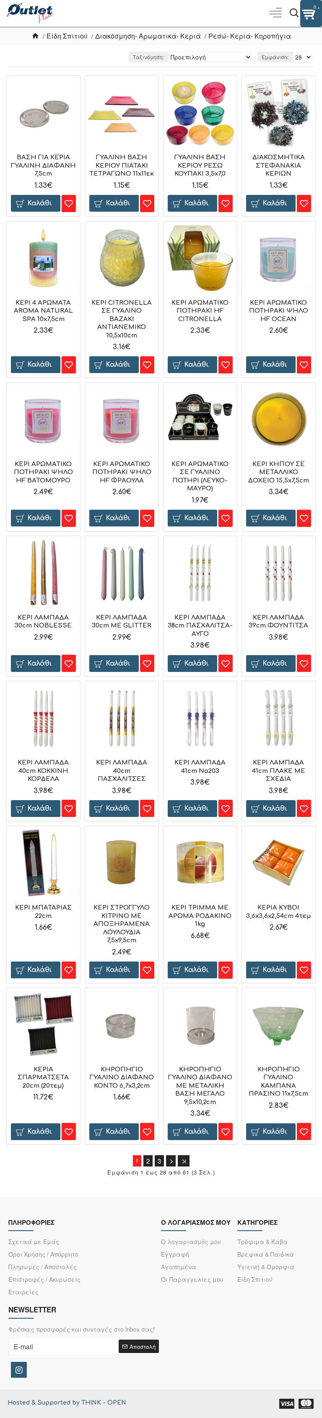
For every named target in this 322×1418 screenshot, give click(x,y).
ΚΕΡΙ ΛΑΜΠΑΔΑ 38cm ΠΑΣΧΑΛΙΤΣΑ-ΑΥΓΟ (200, 626)
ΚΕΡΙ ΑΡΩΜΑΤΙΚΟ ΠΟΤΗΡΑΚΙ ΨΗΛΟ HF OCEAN (278, 311)
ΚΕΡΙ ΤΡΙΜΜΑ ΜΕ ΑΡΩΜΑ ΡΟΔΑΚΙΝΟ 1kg (200, 916)
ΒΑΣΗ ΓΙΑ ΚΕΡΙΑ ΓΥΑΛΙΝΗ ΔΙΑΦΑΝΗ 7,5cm (43, 165)
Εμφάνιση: (275, 56)
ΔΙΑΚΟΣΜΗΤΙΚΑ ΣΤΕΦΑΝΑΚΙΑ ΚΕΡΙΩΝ (278, 165)
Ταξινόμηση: (148, 56)
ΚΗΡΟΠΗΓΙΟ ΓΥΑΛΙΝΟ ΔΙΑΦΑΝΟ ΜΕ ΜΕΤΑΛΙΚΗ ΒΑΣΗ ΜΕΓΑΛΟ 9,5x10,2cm (200, 1086)
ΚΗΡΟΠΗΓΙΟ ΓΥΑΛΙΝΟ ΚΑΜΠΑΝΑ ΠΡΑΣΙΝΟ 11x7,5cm (278, 1082)
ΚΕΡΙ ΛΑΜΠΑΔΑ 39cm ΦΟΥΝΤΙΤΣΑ (278, 622)
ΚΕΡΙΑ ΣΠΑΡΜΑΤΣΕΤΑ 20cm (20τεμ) (43, 1077)
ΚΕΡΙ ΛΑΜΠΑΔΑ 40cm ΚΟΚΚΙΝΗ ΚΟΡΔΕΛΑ (43, 771)
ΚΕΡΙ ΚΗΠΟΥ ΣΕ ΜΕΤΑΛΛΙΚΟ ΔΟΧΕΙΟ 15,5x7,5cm (278, 472)
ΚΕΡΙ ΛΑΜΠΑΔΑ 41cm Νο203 (200, 767)
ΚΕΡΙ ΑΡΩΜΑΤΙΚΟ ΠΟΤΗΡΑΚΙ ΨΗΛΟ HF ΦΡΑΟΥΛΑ (121, 472)
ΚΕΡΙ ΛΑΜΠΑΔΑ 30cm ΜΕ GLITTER (121, 622)
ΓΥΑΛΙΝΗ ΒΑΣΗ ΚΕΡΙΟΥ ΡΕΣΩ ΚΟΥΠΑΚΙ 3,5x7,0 (200, 165)
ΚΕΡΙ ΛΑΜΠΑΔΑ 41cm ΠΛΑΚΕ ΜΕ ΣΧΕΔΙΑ (278, 771)
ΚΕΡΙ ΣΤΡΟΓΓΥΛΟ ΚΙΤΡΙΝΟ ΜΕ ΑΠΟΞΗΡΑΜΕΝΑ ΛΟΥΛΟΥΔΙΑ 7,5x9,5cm (121, 924)
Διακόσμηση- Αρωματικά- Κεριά (148, 36)
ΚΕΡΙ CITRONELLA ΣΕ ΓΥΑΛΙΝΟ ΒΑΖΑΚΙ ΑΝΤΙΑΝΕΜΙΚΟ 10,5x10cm (121, 319)
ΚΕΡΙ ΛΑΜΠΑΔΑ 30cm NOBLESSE (43, 622)
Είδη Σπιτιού (67, 36)
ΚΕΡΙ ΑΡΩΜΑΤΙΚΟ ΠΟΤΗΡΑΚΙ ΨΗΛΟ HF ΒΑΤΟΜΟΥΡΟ (43, 472)
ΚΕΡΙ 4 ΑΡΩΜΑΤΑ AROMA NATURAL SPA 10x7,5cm (43, 311)
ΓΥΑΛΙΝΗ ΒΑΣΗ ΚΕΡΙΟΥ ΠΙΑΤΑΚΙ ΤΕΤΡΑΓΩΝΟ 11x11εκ (121, 165)
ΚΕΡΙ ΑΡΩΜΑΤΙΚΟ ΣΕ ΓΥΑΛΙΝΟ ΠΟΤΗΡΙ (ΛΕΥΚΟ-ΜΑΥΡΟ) (200, 477)
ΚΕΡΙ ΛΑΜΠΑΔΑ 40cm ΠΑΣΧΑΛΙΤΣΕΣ (121, 771)
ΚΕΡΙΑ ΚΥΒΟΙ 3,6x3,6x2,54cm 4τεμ (278, 912)
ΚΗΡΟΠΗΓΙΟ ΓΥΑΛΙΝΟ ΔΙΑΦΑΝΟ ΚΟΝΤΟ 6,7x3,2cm (122, 1077)
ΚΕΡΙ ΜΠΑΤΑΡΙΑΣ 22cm (43, 912)
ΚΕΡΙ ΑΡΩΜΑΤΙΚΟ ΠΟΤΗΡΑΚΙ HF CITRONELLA (200, 311)
